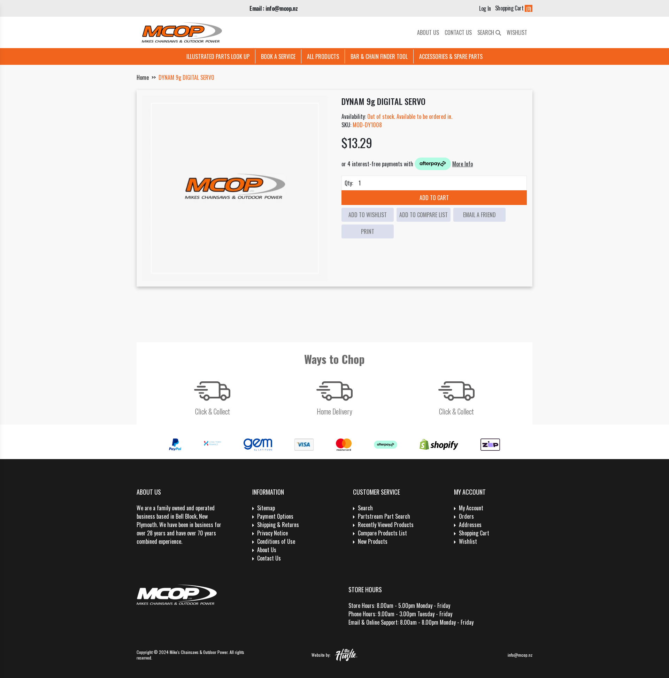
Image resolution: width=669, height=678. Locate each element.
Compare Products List (382, 533)
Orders (466, 516)
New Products (372, 541)
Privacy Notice (272, 533)
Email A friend (479, 215)
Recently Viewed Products (386, 524)
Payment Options (275, 516)
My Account (471, 508)
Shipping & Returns (278, 524)
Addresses (470, 524)
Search (486, 32)
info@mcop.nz (520, 655)
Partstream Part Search (384, 516)
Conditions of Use (276, 541)
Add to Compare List (423, 215)
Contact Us (458, 32)
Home (143, 77)
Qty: (349, 183)
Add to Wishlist (367, 215)
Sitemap (266, 508)
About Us (428, 32)
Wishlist (517, 32)
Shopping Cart (474, 533)
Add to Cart (434, 197)
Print (367, 231)
